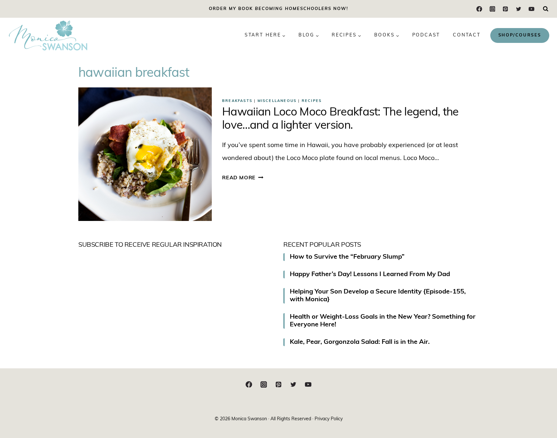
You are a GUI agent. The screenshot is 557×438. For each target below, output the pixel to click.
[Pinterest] (505, 9)
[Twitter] (518, 9)
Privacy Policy (329, 419)
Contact (467, 35)
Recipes (312, 101)
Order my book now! (278, 9)
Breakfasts (237, 101)
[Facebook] (479, 9)
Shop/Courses (519, 35)
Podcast (426, 35)
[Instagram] (492, 9)
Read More (242, 178)
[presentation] (145, 154)
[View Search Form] (546, 9)
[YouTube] (531, 9)
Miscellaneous (277, 101)
